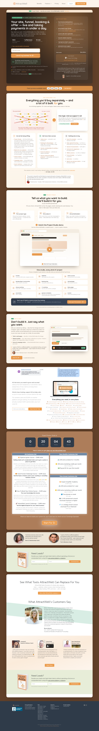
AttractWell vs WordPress (43, 719)
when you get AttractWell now (56, 450)
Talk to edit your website (35, 73)
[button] (49, 247)
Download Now (75, 561)
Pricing (57, 3)
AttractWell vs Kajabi (42, 706)
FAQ (38, 705)
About (63, 3)
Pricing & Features (29, 705)
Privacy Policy (50, 726)
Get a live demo (66, 391)
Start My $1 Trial (35, 409)
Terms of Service (43, 726)
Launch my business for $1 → (25, 55)
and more (72, 170)
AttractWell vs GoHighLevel (40, 713)
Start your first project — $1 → (77, 302)
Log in (71, 3)
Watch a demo (72, 30)
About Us (52, 705)
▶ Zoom (75, 422)
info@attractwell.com (55, 708)
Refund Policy (56, 726)
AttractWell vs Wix (41, 707)
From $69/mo (75, 123)
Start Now (80, 3)
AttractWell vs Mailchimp (43, 716)
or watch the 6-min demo (29, 357)
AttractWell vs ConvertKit (43, 711)
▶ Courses (64, 422)
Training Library (66, 706)
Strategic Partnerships (55, 706)
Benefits (39, 3)
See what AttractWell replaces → (49, 593)
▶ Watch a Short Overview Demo (55, 420)
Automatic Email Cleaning (30, 708)
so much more (76, 416)
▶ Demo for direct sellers (69, 420)
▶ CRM (70, 422)
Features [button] (47, 3)
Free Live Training (77, 418)
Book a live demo (24, 73)
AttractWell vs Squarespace (40, 709)
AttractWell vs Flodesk (42, 715)
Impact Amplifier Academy (30, 707)
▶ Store (79, 422)
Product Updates (66, 705)
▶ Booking (59, 422)
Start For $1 (49, 522)
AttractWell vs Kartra (42, 717)
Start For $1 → (17, 357)
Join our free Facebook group (66, 423)
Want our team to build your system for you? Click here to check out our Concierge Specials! (49, 516)
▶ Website (53, 422)
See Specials (67, 88)
